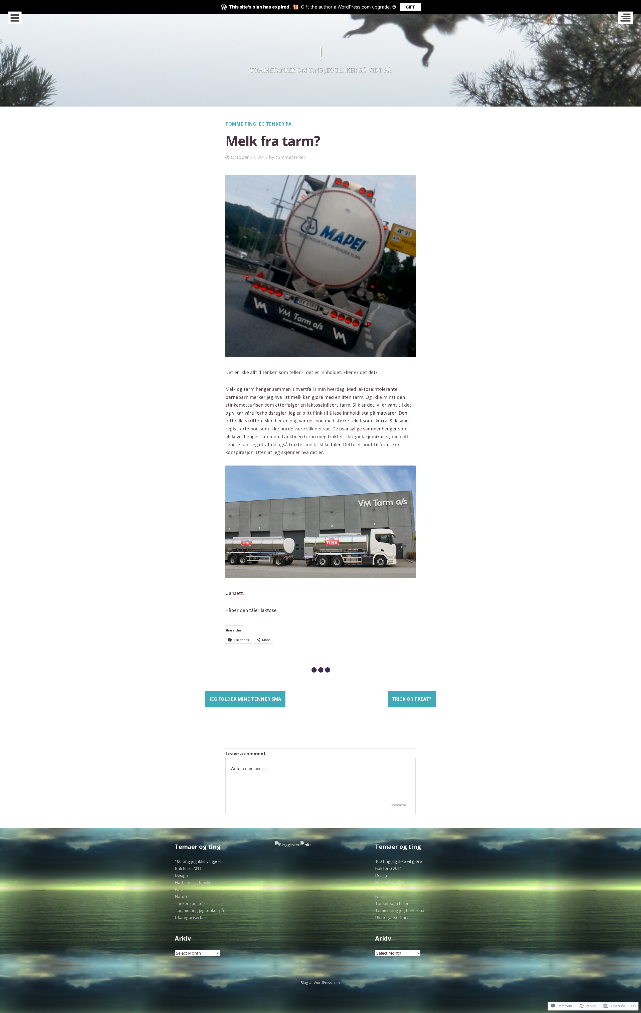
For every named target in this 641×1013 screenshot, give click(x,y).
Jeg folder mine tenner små (245, 699)
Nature (181, 896)
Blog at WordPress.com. (320, 982)
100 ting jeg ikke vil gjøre (198, 861)
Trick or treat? (411, 699)
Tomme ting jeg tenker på (258, 124)
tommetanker (290, 157)
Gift (410, 7)
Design (181, 875)
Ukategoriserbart (191, 917)
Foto (179, 889)
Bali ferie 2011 (188, 868)
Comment (398, 805)
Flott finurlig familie (193, 882)
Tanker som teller (191, 903)
